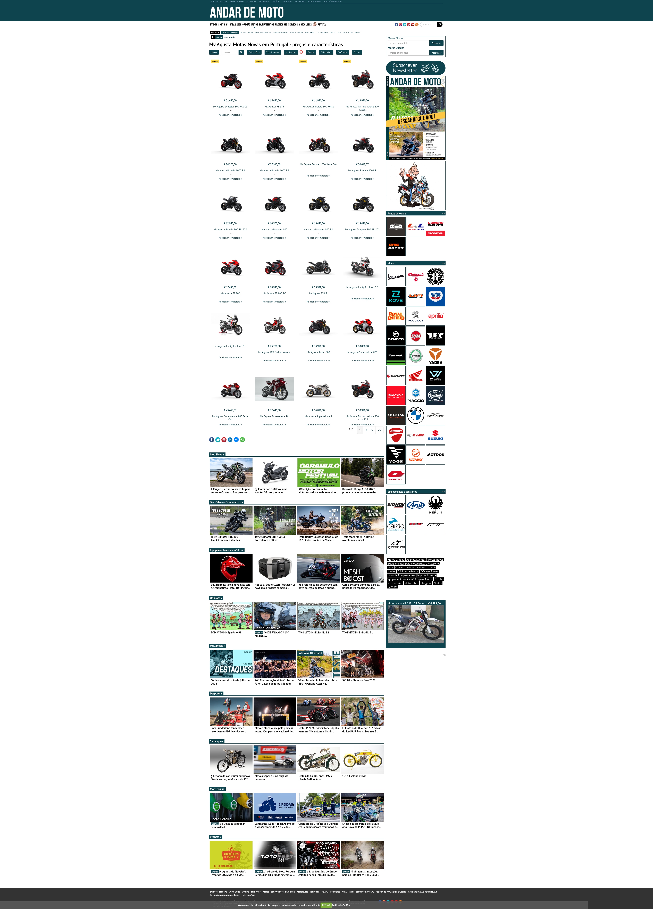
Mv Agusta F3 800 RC (274, 293)
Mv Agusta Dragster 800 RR (318, 229)
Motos (266, 891)
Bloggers (426, 583)
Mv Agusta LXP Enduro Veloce (274, 352)
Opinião (246, 24)
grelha (219, 37)
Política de (340, 905)
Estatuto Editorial (365, 891)
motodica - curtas (352, 32)
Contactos (335, 891)
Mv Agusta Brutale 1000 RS (274, 170)
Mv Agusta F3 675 (274, 106)
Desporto (215, 693)
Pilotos (437, 583)
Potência (342, 52)
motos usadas (247, 32)
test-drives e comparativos (329, 32)
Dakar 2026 (235, 24)
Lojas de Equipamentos (401, 575)
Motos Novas (435, 559)
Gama (310, 52)
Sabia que (216, 741)
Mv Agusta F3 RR (318, 293)
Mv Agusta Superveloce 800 (362, 352)
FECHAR (326, 905)
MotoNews (216, 454)
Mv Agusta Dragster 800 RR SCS (362, 229)
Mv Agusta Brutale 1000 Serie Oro (318, 164)
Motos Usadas (396, 559)
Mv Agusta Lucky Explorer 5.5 (362, 287)
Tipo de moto (272, 52)
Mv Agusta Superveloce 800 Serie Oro (230, 418)
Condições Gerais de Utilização (422, 891)
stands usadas (296, 32)
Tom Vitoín (256, 891)
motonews (309, 32)
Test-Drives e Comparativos (225, 502)
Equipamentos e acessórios (226, 550)
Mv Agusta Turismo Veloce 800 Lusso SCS (362, 418)
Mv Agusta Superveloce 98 (274, 416)
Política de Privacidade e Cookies (391, 891)
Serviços (392, 586)
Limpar (214, 52)
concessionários (280, 32)
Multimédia (216, 645)
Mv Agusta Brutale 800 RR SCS (230, 229)
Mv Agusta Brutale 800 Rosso (318, 106)
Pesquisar (436, 43)
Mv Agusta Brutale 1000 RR (230, 170)
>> (379, 430)
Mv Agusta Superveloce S (318, 416)
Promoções (281, 24)
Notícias (223, 891)
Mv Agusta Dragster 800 (274, 229)
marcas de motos (263, 32)
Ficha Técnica (348, 891)
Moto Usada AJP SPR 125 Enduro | (414, 603)
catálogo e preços (230, 32)
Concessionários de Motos (410, 567)
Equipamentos (277, 891)
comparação (229, 37)
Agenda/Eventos (416, 559)
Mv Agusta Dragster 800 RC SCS (230, 106)
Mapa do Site (249, 895)
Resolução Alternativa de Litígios (225, 895)
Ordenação (253, 52)
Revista (322, 24)
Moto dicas (216, 789)
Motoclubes (305, 24)
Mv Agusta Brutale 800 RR (362, 170)
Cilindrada (325, 52)
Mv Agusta (290, 52)
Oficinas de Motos (408, 571)
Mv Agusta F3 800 (230, 293)
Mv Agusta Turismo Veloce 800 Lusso (362, 108)
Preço (356, 52)
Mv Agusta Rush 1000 (318, 352)
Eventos (214, 24)
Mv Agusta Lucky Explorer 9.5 (230, 346)
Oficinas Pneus (429, 571)
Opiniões (215, 598)
